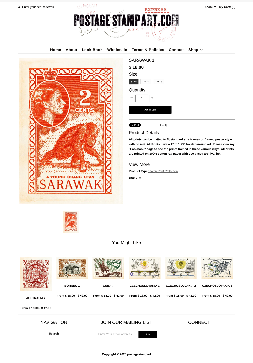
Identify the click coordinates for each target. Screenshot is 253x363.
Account (210, 7)
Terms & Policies (148, 50)
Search (54, 333)
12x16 (158, 81)
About (71, 50)
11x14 (145, 81)
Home (55, 50)
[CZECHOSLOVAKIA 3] (217, 282)
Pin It (163, 125)
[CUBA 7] (108, 282)
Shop (193, 50)
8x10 (134, 81)
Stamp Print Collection (163, 171)
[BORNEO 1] (72, 282)
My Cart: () (227, 7)
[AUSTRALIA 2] (36, 294)
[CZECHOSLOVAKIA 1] (144, 282)
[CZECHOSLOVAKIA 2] (181, 282)
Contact (176, 50)
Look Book (92, 50)
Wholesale (117, 50)
